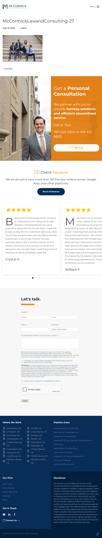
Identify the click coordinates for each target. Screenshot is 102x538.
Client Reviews (10, 492)
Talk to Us (78, 148)
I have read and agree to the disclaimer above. (42, 381)
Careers (6, 496)
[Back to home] (15, 6)
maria (23, 28)
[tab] (32, 278)
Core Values (8, 488)
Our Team (8, 484)
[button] (94, 6)
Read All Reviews (51, 191)
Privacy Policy (70, 357)
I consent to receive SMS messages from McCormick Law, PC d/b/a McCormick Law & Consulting (48, 361)
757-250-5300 (64, 132)
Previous (8, 69)
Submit (25, 401)
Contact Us (11, 520)
